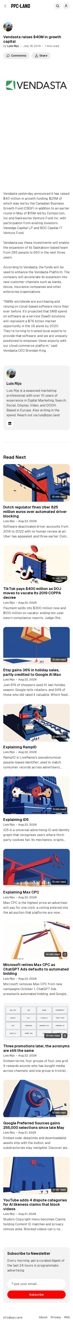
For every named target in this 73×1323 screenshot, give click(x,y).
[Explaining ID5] (36, 795)
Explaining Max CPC (21, 892)
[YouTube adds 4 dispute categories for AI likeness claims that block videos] (36, 1176)
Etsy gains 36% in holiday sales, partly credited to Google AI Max (32, 672)
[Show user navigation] (66, 6)
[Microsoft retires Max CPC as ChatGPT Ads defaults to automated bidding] (36, 940)
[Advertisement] (36, 154)
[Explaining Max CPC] (36, 868)
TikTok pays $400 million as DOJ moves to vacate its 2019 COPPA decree (32, 593)
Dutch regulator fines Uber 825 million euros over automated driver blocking (35, 511)
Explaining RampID (19, 747)
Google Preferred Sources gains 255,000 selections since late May (33, 1125)
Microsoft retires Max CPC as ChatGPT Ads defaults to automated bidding (36, 969)
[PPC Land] (20, 6)
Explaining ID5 (16, 819)
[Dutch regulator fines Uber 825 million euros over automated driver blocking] (36, 483)
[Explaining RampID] (36, 723)
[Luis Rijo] (8, 26)
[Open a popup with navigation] (5, 6)
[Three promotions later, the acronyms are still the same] (36, 1022)
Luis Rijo (13, 46)
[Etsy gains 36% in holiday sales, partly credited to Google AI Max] (36, 646)
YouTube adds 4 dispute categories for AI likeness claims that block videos (35, 1204)
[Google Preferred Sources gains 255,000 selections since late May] (36, 1099)
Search (57, 6)
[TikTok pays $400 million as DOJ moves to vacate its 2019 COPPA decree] (36, 564)
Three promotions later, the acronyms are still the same (36, 1048)
